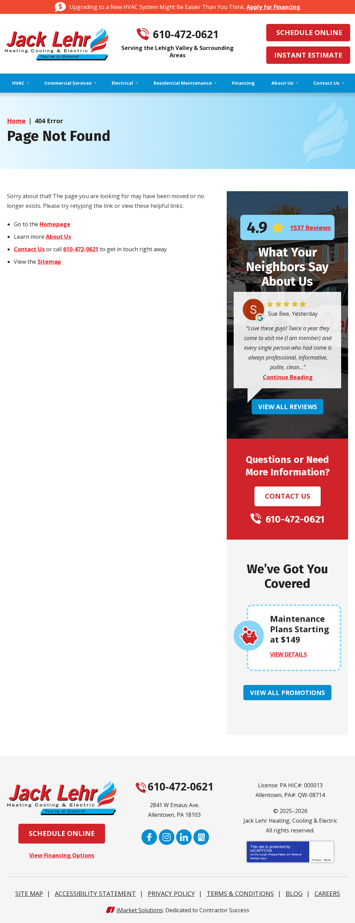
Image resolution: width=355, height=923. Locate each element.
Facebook (149, 837)
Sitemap (49, 261)
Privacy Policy (276, 854)
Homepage (55, 224)
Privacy (316, 860)
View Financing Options (61, 855)
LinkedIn (184, 837)
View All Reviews (287, 407)
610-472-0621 (186, 34)
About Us (58, 236)
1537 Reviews (310, 228)
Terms (327, 860)
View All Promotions (287, 692)
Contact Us (29, 249)
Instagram (166, 837)
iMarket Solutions (139, 910)
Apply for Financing (273, 7)
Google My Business (201, 837)
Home (16, 121)
